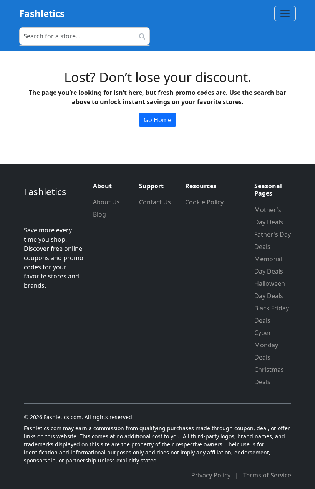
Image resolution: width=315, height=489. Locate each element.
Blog (99, 214)
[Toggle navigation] (285, 13)
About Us (106, 202)
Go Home (157, 120)
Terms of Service (267, 475)
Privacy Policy (211, 475)
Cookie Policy (204, 202)
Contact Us (155, 202)
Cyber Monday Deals (266, 344)
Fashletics (42, 13)
